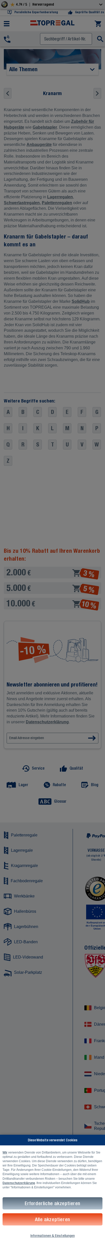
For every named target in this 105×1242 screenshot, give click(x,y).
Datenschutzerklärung (19, 1183)
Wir (5, 1152)
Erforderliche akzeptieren (52, 1203)
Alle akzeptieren (52, 1219)
